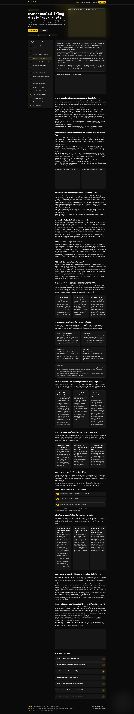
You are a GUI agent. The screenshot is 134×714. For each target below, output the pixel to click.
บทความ (83, 2)
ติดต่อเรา (95, 2)
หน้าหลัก (77, 2)
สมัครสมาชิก (102, 2)
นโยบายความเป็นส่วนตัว (97, 706)
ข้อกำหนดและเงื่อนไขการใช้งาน (99, 708)
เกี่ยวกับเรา (88, 2)
